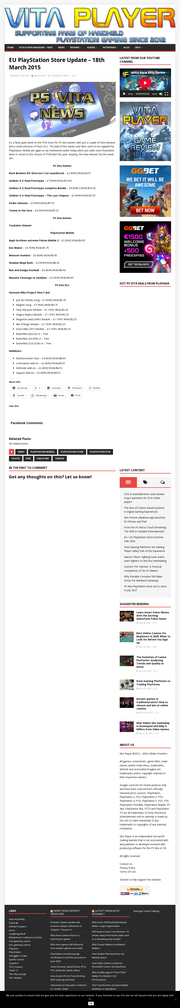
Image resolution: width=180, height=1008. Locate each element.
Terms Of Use (128, 871)
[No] (175, 999)
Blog (127, 47)
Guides (91, 47)
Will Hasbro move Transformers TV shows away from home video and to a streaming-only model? (110, 935)
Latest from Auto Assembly (106, 912)
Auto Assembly (17, 919)
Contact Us (126, 864)
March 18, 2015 (21, 75)
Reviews (74, 47)
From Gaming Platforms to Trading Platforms (153, 682)
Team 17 (13, 970)
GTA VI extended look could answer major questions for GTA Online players (144, 498)
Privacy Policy (127, 867)
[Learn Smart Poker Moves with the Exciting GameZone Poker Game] (127, 619)
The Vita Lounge (17, 974)
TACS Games (16, 966)
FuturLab (13, 922)
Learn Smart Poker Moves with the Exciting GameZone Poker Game (152, 615)
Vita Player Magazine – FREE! (36, 47)
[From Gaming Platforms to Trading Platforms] (127, 688)
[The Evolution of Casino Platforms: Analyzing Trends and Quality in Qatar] (127, 664)
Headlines (57, 75)
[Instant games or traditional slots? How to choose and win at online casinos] (127, 706)
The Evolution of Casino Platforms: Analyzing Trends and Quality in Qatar (151, 661)
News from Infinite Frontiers (65, 912)
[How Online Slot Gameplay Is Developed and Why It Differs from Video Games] (127, 729)
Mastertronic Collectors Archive (25, 937)
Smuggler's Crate (18, 955)
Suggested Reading (134, 604)
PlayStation (15, 952)
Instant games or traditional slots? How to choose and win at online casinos (152, 703)
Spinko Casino (16, 959)
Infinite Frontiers (17, 926)
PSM (28, 458)
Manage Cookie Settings (146, 911)
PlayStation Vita (100, 451)
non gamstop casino (20, 941)
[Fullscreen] (166, 94)
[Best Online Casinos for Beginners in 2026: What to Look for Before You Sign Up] (127, 640)
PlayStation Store (72, 451)
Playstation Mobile (42, 451)
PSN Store (43, 458)
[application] (145, 82)
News (61, 47)
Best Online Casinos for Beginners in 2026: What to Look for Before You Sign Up (153, 637)
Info (137, 47)
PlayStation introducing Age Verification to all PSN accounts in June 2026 (68, 957)
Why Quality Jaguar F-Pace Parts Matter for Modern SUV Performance (109, 976)
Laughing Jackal (17, 933)
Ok (90, 1003)
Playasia (13, 948)
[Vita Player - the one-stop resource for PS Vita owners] (90, 42)
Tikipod (59, 458)
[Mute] (161, 94)
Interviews (109, 47)
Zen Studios (15, 977)
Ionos (12, 930)
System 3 (14, 963)
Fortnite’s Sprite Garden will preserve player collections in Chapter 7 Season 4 (66, 926)
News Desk (40, 75)
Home (10, 47)
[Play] (124, 94)
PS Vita (16, 458)
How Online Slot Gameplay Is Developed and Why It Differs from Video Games (153, 726)
